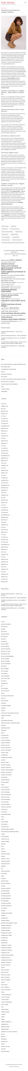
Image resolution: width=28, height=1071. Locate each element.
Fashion (3, 710)
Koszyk (3, 371)
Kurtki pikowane (5, 792)
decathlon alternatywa (7, 695)
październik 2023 (5, 485)
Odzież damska (5, 836)
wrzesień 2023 (4, 487)
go (10, 103)
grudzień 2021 (4, 539)
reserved (3, 866)
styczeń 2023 (4, 507)
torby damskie (4, 1009)
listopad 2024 (4, 453)
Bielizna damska (5, 634)
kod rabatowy (5, 735)
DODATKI (3, 698)
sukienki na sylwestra (6, 950)
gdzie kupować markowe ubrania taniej (11, 268)
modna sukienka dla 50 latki (18, 293)
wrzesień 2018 (4, 561)
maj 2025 (3, 438)
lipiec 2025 (3, 433)
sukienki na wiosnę (16, 309)
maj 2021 (3, 557)
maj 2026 (3, 408)
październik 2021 (5, 544)
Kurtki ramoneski (5, 799)
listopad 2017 (4, 579)
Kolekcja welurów (6, 747)
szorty (3, 982)
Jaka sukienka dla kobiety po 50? (8, 277)
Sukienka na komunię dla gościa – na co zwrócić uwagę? (13, 338)
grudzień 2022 (4, 510)
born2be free (4, 683)
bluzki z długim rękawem (7, 656)
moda (2, 819)
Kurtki (2, 784)
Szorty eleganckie (5, 989)
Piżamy (3, 849)
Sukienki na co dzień (6, 945)
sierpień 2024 (4, 460)
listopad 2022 (4, 512)
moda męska (4, 824)
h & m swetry (5, 228)
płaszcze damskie (5, 853)
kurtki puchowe (5, 797)
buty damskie (4, 688)
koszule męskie (5, 782)
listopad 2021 (4, 542)
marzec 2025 (4, 443)
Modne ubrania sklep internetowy (9, 295)
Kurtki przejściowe (6, 794)
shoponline (4, 873)
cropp (2, 693)
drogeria (3, 703)
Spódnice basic (5, 881)
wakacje (3, 1036)
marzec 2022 (4, 532)
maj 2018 (3, 571)
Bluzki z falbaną (5, 658)
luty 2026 (3, 416)
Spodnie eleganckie (6, 895)
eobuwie (3, 708)
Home (2, 718)
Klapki (2, 732)
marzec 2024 (4, 473)
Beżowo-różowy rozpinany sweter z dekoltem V (15, 251)
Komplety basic (5, 762)
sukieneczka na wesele (6, 913)
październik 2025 (5, 426)
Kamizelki (3, 725)
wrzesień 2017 (4, 581)
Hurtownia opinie (5, 366)
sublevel (3, 910)
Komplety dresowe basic (7, 769)
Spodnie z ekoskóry (6, 903)
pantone (3, 844)
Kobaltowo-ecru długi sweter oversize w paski (15, 254)
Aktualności (4, 626)
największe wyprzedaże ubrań (13, 300)
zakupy (3, 1044)
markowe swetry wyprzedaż (15, 287)
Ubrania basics (4, 1024)
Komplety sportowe (6, 774)
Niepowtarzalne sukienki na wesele (10, 831)
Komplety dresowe (6, 767)
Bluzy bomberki (5, 668)
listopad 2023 (4, 482)
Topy (2, 1007)
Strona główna (5, 389)
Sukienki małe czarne (6, 935)
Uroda (2, 1034)
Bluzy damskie (4, 671)
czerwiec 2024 (4, 465)
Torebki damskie (5, 1012)
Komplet (3, 760)
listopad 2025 (4, 423)
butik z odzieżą (16, 260)
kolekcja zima (4, 752)
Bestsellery (4, 631)
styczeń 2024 (4, 477)
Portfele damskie (5, 861)
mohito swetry (5, 234)
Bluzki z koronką (5, 661)
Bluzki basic (4, 641)
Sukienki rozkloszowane (7, 955)
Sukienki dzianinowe (6, 925)
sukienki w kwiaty (5, 957)
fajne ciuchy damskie (9, 266)
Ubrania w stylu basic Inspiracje (9, 1031)
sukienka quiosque (4, 309)
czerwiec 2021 (4, 554)
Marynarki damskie (6, 814)
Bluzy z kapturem (5, 678)
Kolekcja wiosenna (6, 750)
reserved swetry (14, 234)
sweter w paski (15, 237)
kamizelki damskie (5, 728)
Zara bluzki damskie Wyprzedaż (9, 321)
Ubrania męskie (5, 1029)
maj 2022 (3, 527)
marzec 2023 (4, 502)
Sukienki (3, 915)
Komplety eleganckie (6, 772)
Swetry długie (4, 972)
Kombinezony (4, 755)
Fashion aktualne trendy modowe (10, 713)
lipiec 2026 (3, 403)
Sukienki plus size (5, 952)
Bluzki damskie (4, 644)
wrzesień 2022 (4, 517)
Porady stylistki (5, 858)
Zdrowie (3, 1049)
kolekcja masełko (5, 742)
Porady (3, 856)
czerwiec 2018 (4, 569)
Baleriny (3, 629)
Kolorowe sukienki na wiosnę (7, 284)
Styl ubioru (4, 908)
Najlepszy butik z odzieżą (7, 381)
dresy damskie (4, 700)
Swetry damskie (11, 78)
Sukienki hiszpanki (5, 930)
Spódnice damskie (5, 883)
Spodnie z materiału (6, 905)
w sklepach (6, 215)
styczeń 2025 (4, 448)
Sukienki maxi (4, 937)
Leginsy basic (4, 809)
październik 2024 (5, 455)
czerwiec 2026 (4, 406)
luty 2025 (3, 445)
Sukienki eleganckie (6, 928)
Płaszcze (3, 851)
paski (2, 846)
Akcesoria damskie (6, 624)
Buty (2, 686)
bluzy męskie (4, 673)
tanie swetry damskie (17, 239)
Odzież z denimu (5, 841)
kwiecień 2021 (4, 559)
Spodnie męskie (5, 900)
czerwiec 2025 (4, 435)
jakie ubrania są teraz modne (8, 369)
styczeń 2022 (4, 537)
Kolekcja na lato (5, 745)
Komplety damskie (5, 765)
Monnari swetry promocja (15, 298)
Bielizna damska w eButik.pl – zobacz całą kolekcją (11, 332)
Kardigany (3, 730)
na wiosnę (3, 302)
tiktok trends (4, 1004)
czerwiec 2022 (4, 524)
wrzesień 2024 (4, 458)
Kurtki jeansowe (5, 789)
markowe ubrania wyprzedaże (6, 293)
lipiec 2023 (3, 492)
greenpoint (13, 226)
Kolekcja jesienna (5, 740)
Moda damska (3, 8)
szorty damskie (5, 987)
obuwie (3, 834)
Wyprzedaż (4, 1039)
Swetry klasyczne (5, 974)
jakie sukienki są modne (7, 280)
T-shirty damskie (5, 997)
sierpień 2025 (4, 431)
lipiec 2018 (3, 566)
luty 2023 (3, 505)
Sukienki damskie (5, 920)
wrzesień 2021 (4, 547)
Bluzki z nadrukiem (6, 663)
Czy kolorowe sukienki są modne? (8, 262)
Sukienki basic (4, 918)
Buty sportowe (5, 690)
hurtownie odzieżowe (7, 720)
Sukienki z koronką (6, 962)
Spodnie (3, 886)
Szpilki (2, 992)
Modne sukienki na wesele (7, 829)
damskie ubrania (8, 264)
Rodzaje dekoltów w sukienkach (9, 384)
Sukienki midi (4, 940)
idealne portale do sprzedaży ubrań (10, 723)
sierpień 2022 (4, 519)
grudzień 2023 (4, 480)
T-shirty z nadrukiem (6, 1002)
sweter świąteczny (6, 237)
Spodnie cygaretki (5, 888)
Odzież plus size (5, 839)
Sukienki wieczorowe (6, 960)
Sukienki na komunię (6, 947)
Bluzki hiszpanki (5, 646)
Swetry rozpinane (5, 979)
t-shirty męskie (5, 999)
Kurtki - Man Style (7, 2)
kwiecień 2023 (4, 500)
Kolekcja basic (5, 737)
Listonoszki (4, 811)
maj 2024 (3, 468)
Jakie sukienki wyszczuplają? (8, 282)
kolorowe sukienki (20, 282)
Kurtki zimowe (5, 802)
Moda (2, 816)
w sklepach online (16, 191)
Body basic (4, 681)
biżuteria (7, 149)
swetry (3, 967)
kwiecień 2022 (4, 529)
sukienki (10, 309)
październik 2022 (5, 515)
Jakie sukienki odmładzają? (19, 278)
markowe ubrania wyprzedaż (9, 290)
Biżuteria (3, 639)
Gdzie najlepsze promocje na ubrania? (13, 272)
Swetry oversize (5, 977)
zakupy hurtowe (5, 1046)
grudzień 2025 (4, 421)
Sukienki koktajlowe (6, 932)
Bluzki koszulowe (5, 648)
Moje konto (4, 376)
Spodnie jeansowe (5, 898)
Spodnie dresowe (5, 893)
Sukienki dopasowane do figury (9, 923)
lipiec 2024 (3, 463)
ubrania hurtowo (5, 87)
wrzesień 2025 (4, 428)
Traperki (3, 1014)
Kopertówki (4, 777)
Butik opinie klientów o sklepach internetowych (13, 364)
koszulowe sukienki (17, 286)
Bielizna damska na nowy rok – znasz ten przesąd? (14, 335)
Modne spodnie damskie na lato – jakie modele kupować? (13, 346)
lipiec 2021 (3, 552)
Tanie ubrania (6, 317)
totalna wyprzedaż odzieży (13, 319)
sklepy (2, 876)
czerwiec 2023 (4, 495)
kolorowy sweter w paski (7, 231)
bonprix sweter (5, 226)
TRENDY (3, 1016)
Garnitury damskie (6, 715)
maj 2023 (3, 497)
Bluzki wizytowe (5, 653)
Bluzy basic (4, 666)
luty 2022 (3, 534)
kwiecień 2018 (4, 574)
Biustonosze (4, 636)
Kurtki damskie (5, 787)
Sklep (2, 386)
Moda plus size (5, 826)
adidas (3, 621)
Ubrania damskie (5, 1026)
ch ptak (23, 188)
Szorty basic (4, 984)
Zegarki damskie (5, 1051)
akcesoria (20, 147)
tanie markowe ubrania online (13, 313)
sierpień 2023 (4, 490)
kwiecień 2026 (4, 411)
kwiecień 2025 (4, 440)
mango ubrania (18, 231)
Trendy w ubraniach (6, 1021)
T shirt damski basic (6, 994)
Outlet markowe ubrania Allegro (11, 305)
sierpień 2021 (4, 549)
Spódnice (3, 878)
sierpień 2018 (4, 564)
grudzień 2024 (4, 450)
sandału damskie (5, 871)
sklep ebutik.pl (14, 308)
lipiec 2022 (3, 522)
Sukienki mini (4, 942)
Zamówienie (4, 391)
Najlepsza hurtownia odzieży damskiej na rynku (13, 379)
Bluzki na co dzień (5, 651)
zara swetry (20, 321)
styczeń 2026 (4, 418)
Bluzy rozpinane (5, 676)
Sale (2, 868)
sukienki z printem (5, 965)
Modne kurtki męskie (6, 374)
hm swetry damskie (14, 228)
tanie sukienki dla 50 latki (5, 315)
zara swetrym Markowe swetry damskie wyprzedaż (13, 242)
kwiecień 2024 (4, 470)
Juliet (10, 1066)
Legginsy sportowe (6, 807)
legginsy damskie (5, 804)
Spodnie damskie (5, 891)
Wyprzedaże (4, 1041)
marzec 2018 (4, 576)
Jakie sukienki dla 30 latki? (7, 278)
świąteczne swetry (6, 239)
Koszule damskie (5, 779)
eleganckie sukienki (6, 705)
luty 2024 (3, 475)
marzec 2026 (4, 413)
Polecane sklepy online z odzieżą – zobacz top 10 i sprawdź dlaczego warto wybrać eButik (14, 342)
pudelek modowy (5, 863)
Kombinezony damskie (6, 757)
